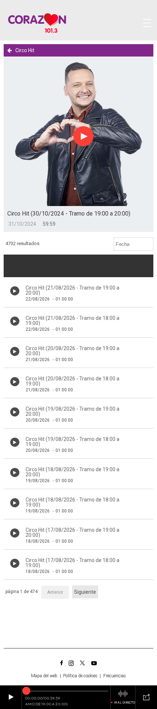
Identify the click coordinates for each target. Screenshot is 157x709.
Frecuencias (114, 675)
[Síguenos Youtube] (94, 663)
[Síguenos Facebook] (61, 663)
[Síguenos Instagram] (71, 663)
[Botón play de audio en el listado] (14, 290)
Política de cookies (80, 675)
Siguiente (85, 592)
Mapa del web (44, 675)
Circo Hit (24, 50)
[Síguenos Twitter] (82, 663)
